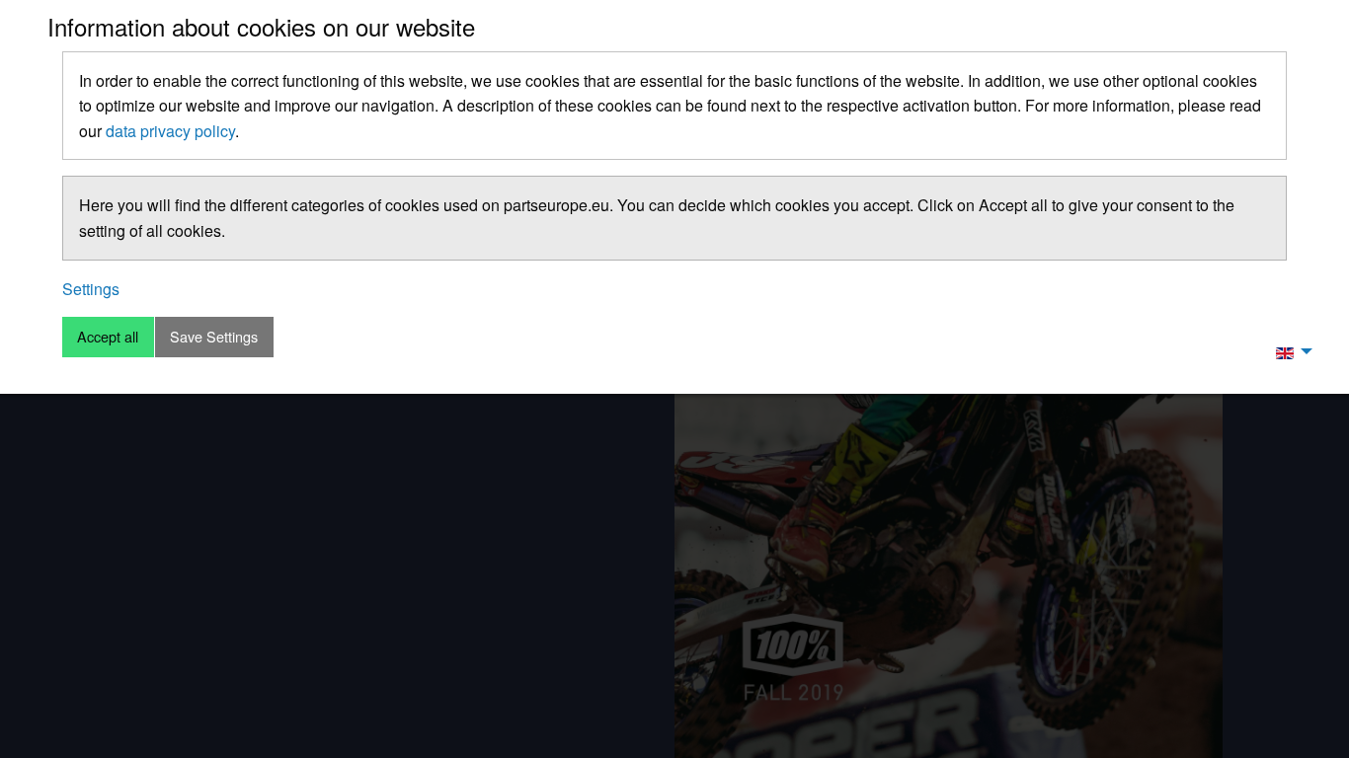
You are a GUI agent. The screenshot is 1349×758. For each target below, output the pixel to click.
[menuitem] (1288, 351)
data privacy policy (170, 130)
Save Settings (214, 336)
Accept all (107, 336)
